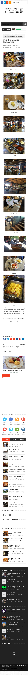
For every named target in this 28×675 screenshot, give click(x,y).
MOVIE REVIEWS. (11, 579)
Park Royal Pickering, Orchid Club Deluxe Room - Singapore (16, 539)
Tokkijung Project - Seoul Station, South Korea (14, 546)
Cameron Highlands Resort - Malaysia (12, 370)
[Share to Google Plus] (8, 368)
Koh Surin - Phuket (13, 489)
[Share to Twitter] (6, 368)
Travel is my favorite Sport (18, 665)
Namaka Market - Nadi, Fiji (16, 449)
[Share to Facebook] (4, 368)
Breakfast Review (9, 47)
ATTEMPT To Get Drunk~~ (13, 629)
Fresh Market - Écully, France (14, 599)
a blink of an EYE (11, 593)
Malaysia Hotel (12, 34)
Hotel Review (21, 357)
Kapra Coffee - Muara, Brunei (15, 551)
